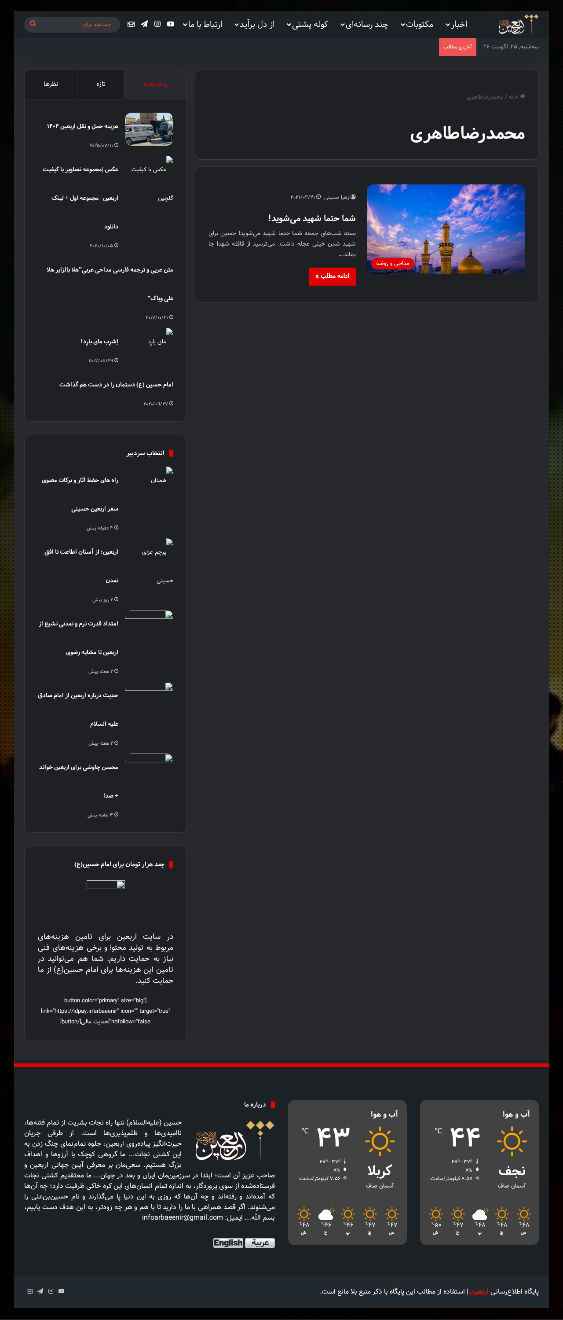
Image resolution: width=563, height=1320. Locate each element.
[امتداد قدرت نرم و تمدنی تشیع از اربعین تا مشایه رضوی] (149, 626)
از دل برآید (257, 24)
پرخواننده (156, 84)
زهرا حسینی (336, 198)
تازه (101, 84)
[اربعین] (518, 25)
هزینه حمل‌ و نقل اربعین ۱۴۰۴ (82, 126)
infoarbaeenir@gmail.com (182, 1218)
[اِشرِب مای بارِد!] (149, 344)
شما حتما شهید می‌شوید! (312, 218)
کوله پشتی (310, 24)
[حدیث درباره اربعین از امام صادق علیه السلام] (149, 698)
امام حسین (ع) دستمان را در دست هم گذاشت (116, 384)
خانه (514, 97)
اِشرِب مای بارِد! (99, 341)
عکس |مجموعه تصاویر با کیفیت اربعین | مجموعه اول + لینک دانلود (80, 198)
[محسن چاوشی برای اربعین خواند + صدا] (149, 770)
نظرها (51, 84)
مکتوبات (419, 24)
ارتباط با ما (205, 24)
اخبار (459, 24)
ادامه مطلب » (332, 276)
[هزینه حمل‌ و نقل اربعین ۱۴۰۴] (149, 129)
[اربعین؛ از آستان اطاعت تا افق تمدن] (149, 567)
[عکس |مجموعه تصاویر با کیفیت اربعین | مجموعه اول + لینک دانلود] (149, 184)
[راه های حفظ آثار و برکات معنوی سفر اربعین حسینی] (149, 483)
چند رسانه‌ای (367, 24)
